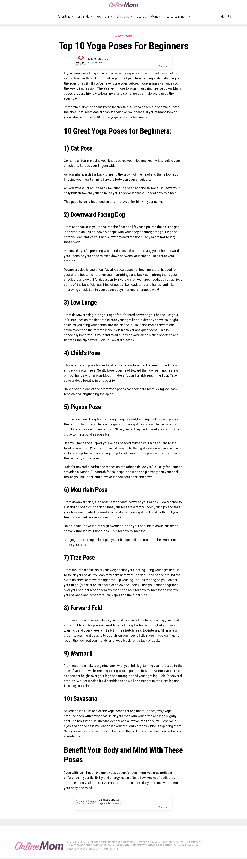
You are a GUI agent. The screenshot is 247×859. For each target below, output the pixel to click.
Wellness (103, 16)
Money (155, 16)
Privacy (85, 842)
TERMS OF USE (99, 842)
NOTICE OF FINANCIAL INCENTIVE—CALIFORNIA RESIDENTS (169, 842)
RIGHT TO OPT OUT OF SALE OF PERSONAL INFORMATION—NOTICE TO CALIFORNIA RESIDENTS (120, 845)
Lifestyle (83, 16)
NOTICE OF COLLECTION (121, 842)
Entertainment (177, 16)
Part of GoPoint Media (186, 845)
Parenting (63, 16)
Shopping (123, 16)
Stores (141, 16)
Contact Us (73, 842)
